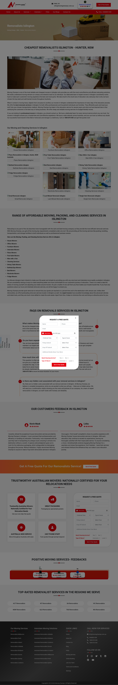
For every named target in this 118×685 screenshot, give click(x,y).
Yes (61, 358)
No (66, 358)
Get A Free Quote (59, 365)
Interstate (62, 361)
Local (70, 361)
